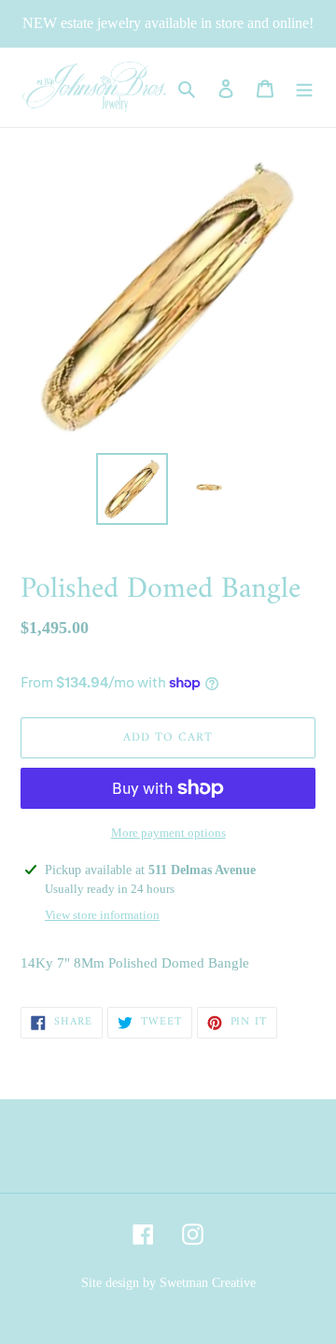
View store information (102, 915)
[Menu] (304, 87)
